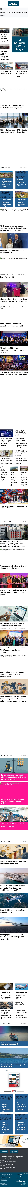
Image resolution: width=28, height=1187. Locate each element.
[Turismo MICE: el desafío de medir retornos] (6, 66)
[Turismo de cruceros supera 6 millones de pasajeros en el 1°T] (6, 1097)
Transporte (8, 1159)
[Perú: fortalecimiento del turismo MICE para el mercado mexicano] (6, 174)
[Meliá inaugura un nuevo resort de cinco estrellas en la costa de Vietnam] (14, 468)
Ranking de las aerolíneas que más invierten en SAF (13, 862)
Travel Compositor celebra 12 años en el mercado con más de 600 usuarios (6, 442)
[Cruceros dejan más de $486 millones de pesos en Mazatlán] (21, 1097)
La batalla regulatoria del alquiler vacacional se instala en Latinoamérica (13, 777)
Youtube (12, 1167)
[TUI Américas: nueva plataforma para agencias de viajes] (6, 194)
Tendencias (8, 1161)
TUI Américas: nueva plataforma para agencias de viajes (6, 202)
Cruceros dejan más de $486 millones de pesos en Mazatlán (21, 1106)
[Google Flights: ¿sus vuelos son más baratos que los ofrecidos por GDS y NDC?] (6, 986)
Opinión (7, 1167)
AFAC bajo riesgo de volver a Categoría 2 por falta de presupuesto (4, 55)
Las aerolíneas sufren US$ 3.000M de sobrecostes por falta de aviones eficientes (5, 1015)
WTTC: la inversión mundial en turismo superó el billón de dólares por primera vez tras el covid (13, 699)
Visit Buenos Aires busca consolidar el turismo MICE (11, 324)
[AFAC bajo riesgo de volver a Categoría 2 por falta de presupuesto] (4, 46)
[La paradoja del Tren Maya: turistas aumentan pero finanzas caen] (20, 32)
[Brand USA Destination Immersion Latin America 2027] (21, 174)
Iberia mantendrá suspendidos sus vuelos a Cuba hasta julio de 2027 (21, 995)
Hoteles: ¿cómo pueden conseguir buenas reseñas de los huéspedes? (6, 461)
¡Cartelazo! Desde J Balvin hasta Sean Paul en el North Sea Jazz (14, 373)
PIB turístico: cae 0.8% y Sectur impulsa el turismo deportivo (14, 131)
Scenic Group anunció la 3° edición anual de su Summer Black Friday (21, 1126)
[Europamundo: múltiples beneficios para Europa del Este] (21, 194)
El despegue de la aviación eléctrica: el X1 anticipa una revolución (12, 936)
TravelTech (8, 1156)
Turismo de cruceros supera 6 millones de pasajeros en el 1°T (6, 1107)
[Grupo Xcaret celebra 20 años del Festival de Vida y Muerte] (14, 496)
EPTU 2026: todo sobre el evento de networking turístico (4, 38)
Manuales (18, 12)
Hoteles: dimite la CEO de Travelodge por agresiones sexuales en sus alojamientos (12, 543)
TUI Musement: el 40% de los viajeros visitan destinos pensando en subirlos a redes (12, 625)
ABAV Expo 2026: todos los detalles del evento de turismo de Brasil (13, 350)
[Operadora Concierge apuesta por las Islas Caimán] (4, 468)
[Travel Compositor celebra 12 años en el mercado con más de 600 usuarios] (6, 433)
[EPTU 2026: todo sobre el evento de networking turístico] (4, 30)
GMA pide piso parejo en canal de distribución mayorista (13, 106)
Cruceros (7, 1164)
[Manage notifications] (24, 1183)
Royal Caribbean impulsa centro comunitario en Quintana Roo (6, 1127)
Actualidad (3, 1156)
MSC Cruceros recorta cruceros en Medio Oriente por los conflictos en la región (13, 887)
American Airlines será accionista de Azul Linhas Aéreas (21, 74)
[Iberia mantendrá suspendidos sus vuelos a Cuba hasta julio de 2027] (21, 986)
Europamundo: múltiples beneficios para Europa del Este (21, 202)
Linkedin (12, 1164)
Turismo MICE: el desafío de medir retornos (6, 73)
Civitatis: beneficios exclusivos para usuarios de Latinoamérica (13, 300)
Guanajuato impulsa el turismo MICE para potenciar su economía (13, 650)
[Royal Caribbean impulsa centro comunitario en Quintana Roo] (6, 1117)
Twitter (12, 1156)
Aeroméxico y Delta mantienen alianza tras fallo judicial (13, 567)
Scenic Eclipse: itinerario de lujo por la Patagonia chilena (13, 1065)
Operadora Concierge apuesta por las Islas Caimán (3, 477)
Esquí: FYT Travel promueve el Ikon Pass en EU (13, 275)
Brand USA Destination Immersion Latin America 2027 (21, 182)
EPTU (13, 12)
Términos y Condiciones (3, 1184)
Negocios (24, 12)
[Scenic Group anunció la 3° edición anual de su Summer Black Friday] (21, 1117)
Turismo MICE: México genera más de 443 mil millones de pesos (13, 592)
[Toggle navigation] (4, 9)
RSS (21, 1184)
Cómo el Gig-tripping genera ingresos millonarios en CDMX (13, 801)
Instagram (13, 1161)
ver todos (23, 168)
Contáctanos (20, 1181)
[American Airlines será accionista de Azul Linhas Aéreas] (21, 66)
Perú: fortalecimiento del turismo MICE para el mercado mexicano (7, 184)
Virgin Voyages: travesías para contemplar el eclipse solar (10, 1044)
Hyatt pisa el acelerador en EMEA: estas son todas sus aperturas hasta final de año (24, 479)
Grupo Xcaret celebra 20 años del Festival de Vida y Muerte (13, 507)
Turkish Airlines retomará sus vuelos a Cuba (12, 911)
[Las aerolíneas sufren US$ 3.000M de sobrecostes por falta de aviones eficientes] (6, 1005)
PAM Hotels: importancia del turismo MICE (12, 251)
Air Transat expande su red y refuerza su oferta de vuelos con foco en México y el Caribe (14, 228)
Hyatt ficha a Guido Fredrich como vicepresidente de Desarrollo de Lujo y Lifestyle (21, 443)
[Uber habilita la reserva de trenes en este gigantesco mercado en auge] (21, 1005)
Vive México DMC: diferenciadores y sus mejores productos (21, 461)
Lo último (8, 12)
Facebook (12, 1159)
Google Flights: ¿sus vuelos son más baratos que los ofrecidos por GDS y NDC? (5, 995)
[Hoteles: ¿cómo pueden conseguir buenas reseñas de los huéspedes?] (6, 453)
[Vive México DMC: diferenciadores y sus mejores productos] (21, 453)
